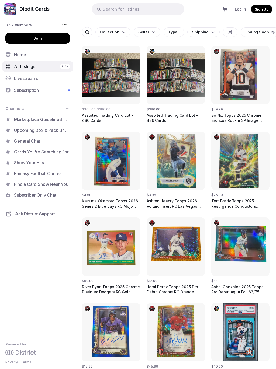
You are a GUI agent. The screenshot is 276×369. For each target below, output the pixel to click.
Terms (26, 362)
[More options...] (65, 24)
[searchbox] (140, 9)
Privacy (11, 362)
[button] (18, 25)
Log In (240, 9)
